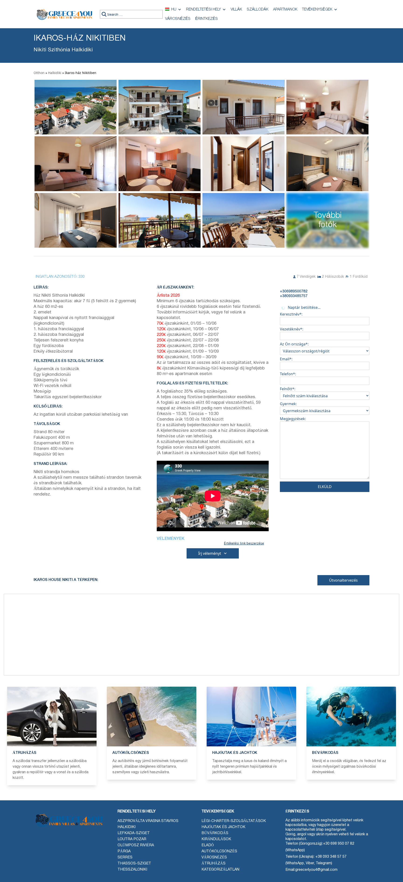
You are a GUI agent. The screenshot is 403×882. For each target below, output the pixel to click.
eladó (208, 845)
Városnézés (178, 19)
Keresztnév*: (291, 314)
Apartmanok (285, 9)
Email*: (286, 359)
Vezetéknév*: (291, 329)
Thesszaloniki (132, 869)
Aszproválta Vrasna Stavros (148, 821)
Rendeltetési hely (203, 9)
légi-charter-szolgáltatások (234, 821)
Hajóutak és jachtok (223, 827)
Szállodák (257, 9)
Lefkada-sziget (134, 833)
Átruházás (214, 863)
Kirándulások (216, 839)
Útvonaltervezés (343, 580)
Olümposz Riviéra (136, 845)
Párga (124, 851)
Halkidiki (54, 72)
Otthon (39, 72)
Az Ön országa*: (294, 344)
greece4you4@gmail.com (316, 869)
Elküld (325, 486)
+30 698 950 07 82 (338, 843)
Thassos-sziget (134, 863)
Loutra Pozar (132, 839)
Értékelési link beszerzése (244, 543)
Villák (236, 9)
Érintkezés (206, 19)
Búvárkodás (215, 833)
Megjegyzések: (293, 418)
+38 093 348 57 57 (330, 856)
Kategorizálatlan (220, 869)
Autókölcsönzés (219, 851)
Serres (125, 857)
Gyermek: (288, 403)
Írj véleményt (209, 553)
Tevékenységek (317, 9)
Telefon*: (288, 373)
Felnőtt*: (287, 388)
